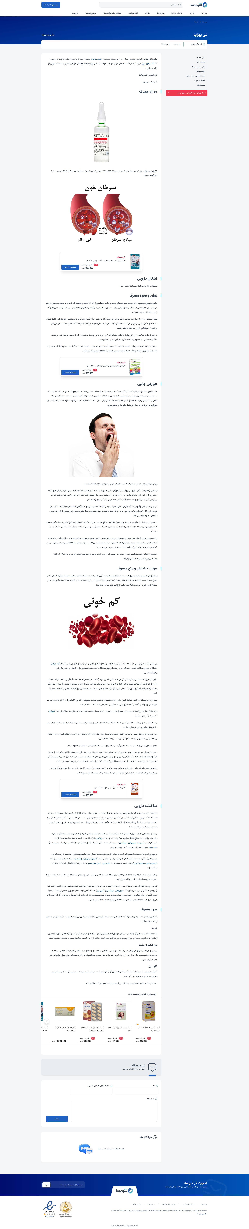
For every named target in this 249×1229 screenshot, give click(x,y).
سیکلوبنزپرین (139, 863)
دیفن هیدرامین (94, 863)
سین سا (205, 22)
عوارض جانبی (200, 71)
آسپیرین (141, 843)
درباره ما (151, 1204)
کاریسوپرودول (151, 863)
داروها (196, 22)
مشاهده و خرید (70, 267)
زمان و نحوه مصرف (198, 66)
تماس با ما (136, 1204)
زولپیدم (78, 858)
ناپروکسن (123, 843)
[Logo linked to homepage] (199, 5)
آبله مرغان (55, 663)
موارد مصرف (200, 57)
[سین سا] (124, 1191)
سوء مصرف (201, 85)
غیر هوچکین (147, 63)
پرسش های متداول (168, 1204)
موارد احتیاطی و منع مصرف (195, 75)
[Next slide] (46, 1021)
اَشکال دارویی (200, 62)
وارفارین (99, 838)
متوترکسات (152, 847)
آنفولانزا (52, 711)
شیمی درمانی (96, 59)
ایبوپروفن (132, 843)
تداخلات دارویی (199, 80)
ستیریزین (106, 863)
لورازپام (85, 858)
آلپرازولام (93, 858)
